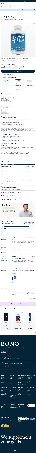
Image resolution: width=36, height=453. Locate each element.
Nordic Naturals (29, 391)
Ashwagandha (29, 377)
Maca (28, 382)
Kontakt (4, 215)
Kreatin (19, 382)
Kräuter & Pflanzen (31, 375)
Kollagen (19, 378)
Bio (18, 390)
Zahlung (19, 407)
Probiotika (20, 379)
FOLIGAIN (28, 390)
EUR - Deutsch (30, 405)
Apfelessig (29, 379)
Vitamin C (2, 379)
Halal (19, 391)
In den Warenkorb (19, 71)
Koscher (19, 394)
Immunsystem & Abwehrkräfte (12, 393)
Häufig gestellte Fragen (13, 407)
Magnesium (11, 377)
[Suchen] (33, 7)
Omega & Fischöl (21, 377)
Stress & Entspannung (13, 391)
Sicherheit (15, 450)
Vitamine (2, 375)
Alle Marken (29, 395)
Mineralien (12, 375)
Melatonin (19, 381)
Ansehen (22, 9)
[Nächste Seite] (34, 299)
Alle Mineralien (12, 383)
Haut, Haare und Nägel (4, 395)
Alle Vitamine (3, 383)
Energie (2, 391)
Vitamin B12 (2, 381)
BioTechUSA (29, 393)
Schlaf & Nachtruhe (13, 389)
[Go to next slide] (34, 333)
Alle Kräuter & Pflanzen (30, 383)
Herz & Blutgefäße (3, 394)
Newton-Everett (6, 98)
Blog (1, 407)
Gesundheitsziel (4, 387)
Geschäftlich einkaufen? (4, 410)
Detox (2, 390)
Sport (10, 390)
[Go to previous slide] (31, 333)
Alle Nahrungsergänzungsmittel (22, 384)
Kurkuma (28, 378)
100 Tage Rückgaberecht (19, 303)
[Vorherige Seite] (30, 299)
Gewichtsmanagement (4, 393)
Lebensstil (20, 387)
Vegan (19, 389)
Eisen (10, 381)
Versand (19, 406)
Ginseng (28, 381)
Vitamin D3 (2, 378)
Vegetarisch (20, 393)
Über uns (2, 406)
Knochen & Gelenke (4, 389)
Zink (10, 379)
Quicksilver (29, 394)
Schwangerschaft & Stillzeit (13, 396)
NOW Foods (29, 389)
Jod (10, 382)
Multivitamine (3, 377)
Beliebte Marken (30, 387)
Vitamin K (2, 382)
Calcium (11, 378)
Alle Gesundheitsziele (13, 397)
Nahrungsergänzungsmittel (24, 375)
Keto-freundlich (20, 395)
